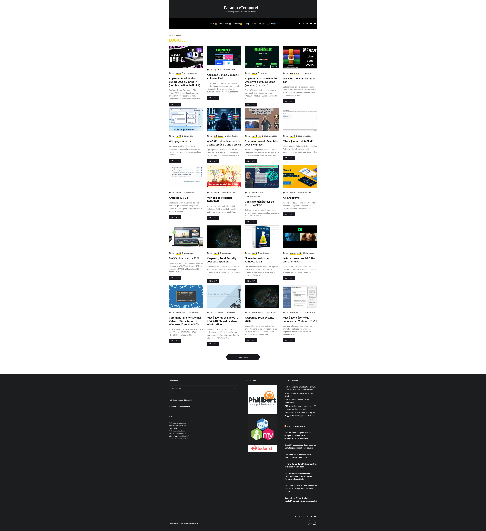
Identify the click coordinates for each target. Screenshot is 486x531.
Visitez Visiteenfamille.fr (178, 439)
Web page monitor (180, 141)
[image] (262, 57)
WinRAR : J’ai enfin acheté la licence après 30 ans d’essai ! (224, 142)
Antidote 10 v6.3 (178, 197)
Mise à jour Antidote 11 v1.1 (298, 141)
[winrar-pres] (224, 119)
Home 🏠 (213, 23)
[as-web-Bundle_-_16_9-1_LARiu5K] (224, 55)
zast (173, 73)
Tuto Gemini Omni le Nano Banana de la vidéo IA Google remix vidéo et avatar (301, 488)
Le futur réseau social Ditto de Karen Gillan (299, 260)
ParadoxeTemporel (241, 7)
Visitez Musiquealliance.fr (179, 436)
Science (260, 193)
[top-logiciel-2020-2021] (224, 176)
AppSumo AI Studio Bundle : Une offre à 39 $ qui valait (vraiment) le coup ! (261, 82)
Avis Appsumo (291, 197)
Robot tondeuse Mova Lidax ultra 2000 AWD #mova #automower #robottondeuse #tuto (299, 476)
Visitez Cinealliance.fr (177, 433)
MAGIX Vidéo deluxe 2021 (184, 258)
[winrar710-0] (300, 57)
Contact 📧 (271, 23)
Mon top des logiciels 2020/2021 (219, 199)
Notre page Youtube (177, 431)
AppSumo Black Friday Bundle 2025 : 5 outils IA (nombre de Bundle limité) (184, 82)
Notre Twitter (174, 428)
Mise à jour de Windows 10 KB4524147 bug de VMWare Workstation (223, 321)
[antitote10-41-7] (262, 236)
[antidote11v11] (300, 119)
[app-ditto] (300, 236)
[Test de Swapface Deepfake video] (262, 119)
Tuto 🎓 (261, 23)
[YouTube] (311, 23)
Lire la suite (175, 104)
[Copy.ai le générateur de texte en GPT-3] (262, 176)
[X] (303, 23)
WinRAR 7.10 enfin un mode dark (299, 80)
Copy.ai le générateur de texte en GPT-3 (259, 203)
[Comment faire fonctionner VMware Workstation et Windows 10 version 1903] (186, 296)
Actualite (293, 253)
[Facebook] (299, 23)
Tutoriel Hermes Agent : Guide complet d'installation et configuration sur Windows (298, 435)
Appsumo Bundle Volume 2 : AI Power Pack (223, 76)
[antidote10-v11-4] (300, 296)
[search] (235, 388)
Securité (260, 312)
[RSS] (311, 516)
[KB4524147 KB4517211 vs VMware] (224, 296)
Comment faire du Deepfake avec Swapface (261, 142)
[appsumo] (300, 176)
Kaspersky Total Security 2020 (259, 319)
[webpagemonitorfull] (186, 119)
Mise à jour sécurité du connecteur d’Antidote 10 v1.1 (300, 319)
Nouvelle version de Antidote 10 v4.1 (257, 260)
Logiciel (178, 73)
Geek (291, 73)
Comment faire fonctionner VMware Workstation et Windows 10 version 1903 (185, 321)
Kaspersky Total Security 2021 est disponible (221, 260)
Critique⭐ (238, 23)
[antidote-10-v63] (186, 176)
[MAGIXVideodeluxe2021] (186, 236)
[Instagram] (307, 23)
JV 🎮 (254, 23)
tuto (259, 136)
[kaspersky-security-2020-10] (224, 236)
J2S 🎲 (247, 23)
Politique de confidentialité (179, 406)
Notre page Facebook (177, 423)
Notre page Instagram (177, 425)
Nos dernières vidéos (296, 426)
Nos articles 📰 (225, 23)
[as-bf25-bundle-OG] (186, 57)
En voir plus (243, 357)
